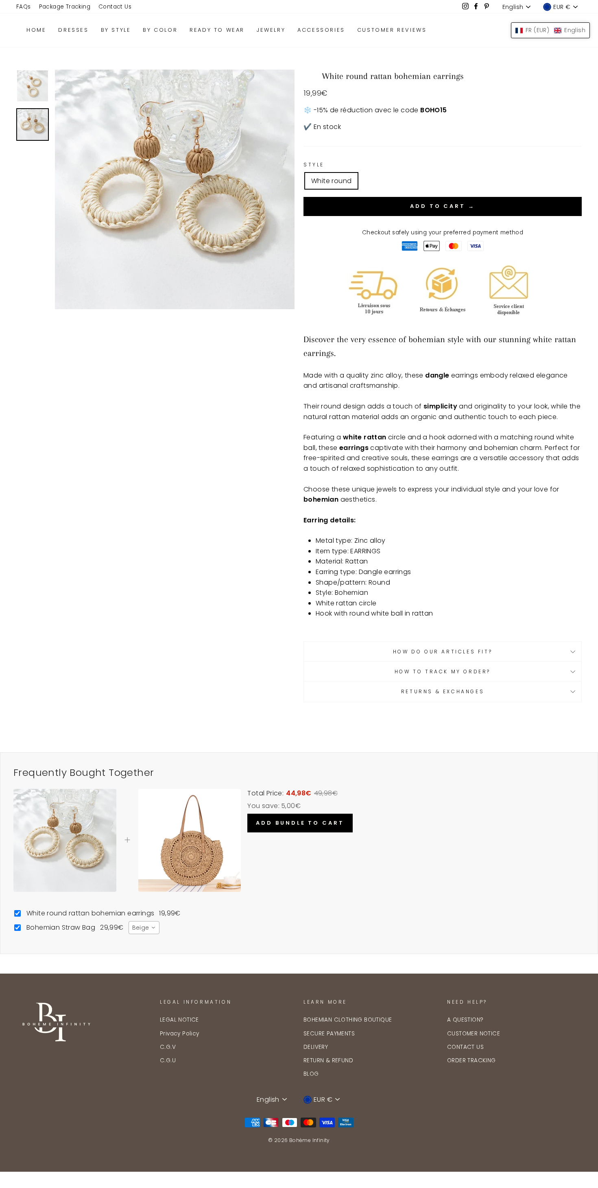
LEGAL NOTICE (179, 1020)
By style (116, 30)
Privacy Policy (179, 1033)
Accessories (321, 30)
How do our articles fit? (442, 651)
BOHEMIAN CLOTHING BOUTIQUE (347, 1020)
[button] (550, 30)
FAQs (23, 7)
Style (313, 164)
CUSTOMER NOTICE (473, 1033)
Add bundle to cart (300, 823)
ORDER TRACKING (471, 1060)
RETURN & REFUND (328, 1060)
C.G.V (168, 1047)
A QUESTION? (465, 1020)
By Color (160, 30)
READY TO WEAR (217, 30)
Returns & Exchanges (442, 691)
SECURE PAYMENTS (329, 1033)
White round (331, 181)
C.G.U (168, 1060)
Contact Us (114, 7)
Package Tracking (64, 7)
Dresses (73, 30)
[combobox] (144, 927)
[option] (175, 189)
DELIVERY (315, 1047)
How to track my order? (443, 671)
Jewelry (271, 30)
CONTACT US (465, 1047)
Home (36, 30)
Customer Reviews (392, 30)
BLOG (311, 1074)
